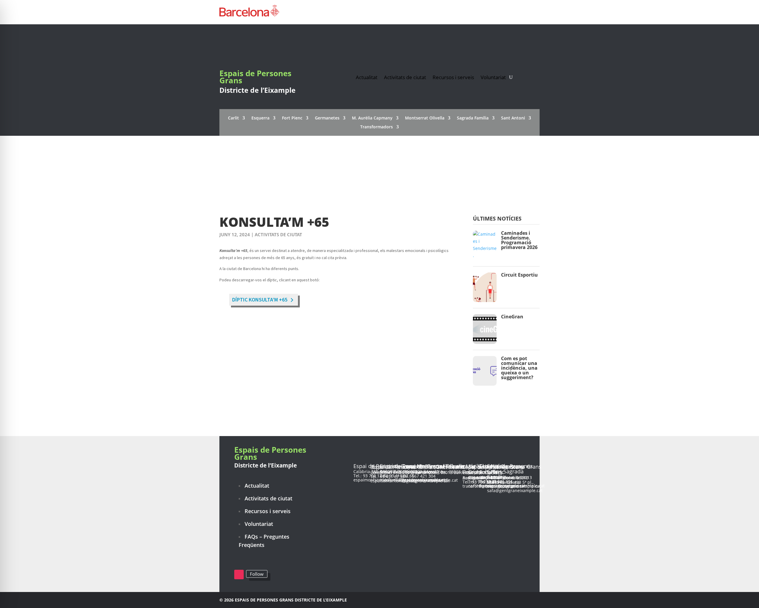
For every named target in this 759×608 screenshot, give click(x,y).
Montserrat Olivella (424, 118)
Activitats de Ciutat (278, 234)
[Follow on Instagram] (239, 574)
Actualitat (366, 76)
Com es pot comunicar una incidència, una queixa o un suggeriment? (519, 368)
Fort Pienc (292, 118)
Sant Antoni (513, 118)
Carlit (233, 118)
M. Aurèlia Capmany (372, 118)
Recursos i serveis (453, 76)
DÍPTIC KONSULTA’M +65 (259, 299)
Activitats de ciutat (405, 76)
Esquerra (260, 118)
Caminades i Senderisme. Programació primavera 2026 (519, 240)
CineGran (512, 316)
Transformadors (376, 127)
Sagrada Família (473, 118)
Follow (257, 574)
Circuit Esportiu (519, 275)
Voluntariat (493, 76)
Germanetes (327, 118)
